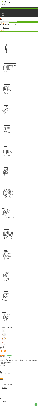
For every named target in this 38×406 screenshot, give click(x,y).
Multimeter (5, 295)
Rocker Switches (6, 273)
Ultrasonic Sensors (6, 252)
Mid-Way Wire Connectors (7, 320)
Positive (5, 311)
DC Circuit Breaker (6, 114)
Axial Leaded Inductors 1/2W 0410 (8, 152)
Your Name (1, 371)
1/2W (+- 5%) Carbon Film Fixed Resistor (9, 236)
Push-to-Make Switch (6, 272)
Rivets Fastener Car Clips (7, 73)
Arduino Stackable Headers (7, 132)
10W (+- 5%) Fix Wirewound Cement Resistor (9, 240)
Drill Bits (5, 292)
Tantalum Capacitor (6, 70)
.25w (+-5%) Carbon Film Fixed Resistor (8, 235)
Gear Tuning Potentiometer (7, 188)
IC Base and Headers (4, 131)
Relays (3, 214)
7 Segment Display (6, 167)
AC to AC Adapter (6, 209)
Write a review (5, 346)
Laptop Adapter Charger (6, 212)
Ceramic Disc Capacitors (6, 28)
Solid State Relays (6, 215)
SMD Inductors (6, 154)
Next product (2, 30)
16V (6, 47)
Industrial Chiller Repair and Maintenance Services (8, 385)
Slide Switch (5, 276)
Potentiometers (4, 187)
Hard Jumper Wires (6, 318)
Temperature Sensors (6, 251)
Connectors (3, 74)
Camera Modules (6, 257)
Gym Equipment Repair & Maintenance (7, 384)
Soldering (5, 297)
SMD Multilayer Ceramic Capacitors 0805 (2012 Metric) (10, 63)
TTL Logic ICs (8, 145)
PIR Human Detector (6, 260)
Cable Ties (5, 315)
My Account (3, 3)
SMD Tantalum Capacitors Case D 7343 (8, 69)
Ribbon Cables (5, 322)
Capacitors (4, 26)
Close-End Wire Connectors (7, 316)
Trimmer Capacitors (6, 71)
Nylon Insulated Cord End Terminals (8, 92)
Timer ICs (5, 147)
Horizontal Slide (8, 277)
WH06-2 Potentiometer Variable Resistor (8, 196)
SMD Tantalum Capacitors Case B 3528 (8, 67)
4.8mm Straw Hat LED (6, 171)
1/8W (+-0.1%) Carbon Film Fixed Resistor (9, 231)
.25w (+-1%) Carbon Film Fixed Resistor (8, 234)
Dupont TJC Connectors (7, 89)
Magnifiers (5, 294)
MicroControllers (4, 177)
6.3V (6, 45)
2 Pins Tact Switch (8, 281)
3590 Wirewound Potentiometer (7, 195)
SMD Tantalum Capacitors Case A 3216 (8, 66)
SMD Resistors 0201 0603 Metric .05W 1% (9, 217)
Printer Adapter (6, 213)
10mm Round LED (6, 174)
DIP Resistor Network (6, 229)
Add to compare (5, 356)
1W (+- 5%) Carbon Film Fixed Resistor (8, 237)
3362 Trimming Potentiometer (7, 192)
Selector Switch (6, 275)
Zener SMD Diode (8, 109)
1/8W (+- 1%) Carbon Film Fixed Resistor (9, 232)
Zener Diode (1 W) (6, 105)
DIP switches (5, 270)
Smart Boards (3, 254)
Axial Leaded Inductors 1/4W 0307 (8, 151)
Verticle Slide (7, 279)
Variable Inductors (6, 156)
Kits (2, 157)
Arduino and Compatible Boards (7, 256)
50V (6, 52)
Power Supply (3, 208)
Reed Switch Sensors (6, 249)
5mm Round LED (6, 172)
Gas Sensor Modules (6, 259)
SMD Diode (5, 107)
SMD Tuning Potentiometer (7, 189)
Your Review (2, 377)
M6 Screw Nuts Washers (7, 127)
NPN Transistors (6, 301)
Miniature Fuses (6, 115)
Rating (1, 372)
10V (6, 46)
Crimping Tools (6, 291)
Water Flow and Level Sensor (7, 253)
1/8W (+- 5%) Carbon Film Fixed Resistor (9, 233)
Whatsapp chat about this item (8, 355)
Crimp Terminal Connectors (7, 84)
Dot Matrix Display (6, 169)
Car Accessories (4, 72)
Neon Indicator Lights (6, 165)
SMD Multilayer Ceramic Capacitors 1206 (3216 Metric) (10, 64)
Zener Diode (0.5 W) (6, 104)
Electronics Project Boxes (5, 110)
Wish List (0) (3, 4)
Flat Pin (5, 133)
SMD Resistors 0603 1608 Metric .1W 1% (9, 219)
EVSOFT (5, 404)
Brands (3, 396)
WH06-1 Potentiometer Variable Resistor (8, 194)
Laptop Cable (5, 319)
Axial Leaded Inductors (6, 150)
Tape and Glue (5, 298)
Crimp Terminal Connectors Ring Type (8, 85)
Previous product (2, 23)
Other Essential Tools (6, 296)
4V (6, 44)
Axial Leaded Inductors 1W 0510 (7, 153)
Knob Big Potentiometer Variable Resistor (8, 198)
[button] (36, 404)
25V (6, 49)
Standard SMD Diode (8, 108)
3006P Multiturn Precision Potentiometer (8, 190)
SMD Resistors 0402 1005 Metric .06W (8, 218)
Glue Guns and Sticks (6, 293)
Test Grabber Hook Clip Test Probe (8, 93)
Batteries (3, 32)
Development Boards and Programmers (8, 258)
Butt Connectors (6, 313)
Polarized (5, 43)
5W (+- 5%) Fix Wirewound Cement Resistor (9, 239)
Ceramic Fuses (5, 113)
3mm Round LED (6, 170)
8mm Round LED (6, 173)
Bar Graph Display (6, 168)
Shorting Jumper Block (6, 135)
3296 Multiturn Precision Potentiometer (8, 191)
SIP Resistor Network (6, 230)
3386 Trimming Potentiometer (7, 193)
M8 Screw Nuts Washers (7, 128)
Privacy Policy (4, 387)
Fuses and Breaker (4, 111)
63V (6, 53)
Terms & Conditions (4, 388)
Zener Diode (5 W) (6, 106)
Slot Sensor (5, 250)
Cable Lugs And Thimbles (7, 314)
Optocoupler (5, 146)
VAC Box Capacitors (8, 42)
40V (6, 51)
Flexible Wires (5, 317)
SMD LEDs (5, 166)
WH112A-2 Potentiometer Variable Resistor (9, 197)
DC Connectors (6, 88)
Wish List (3, 402)
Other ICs (5, 148)
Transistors (3, 299)
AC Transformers (6, 211)
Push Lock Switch (6, 271)
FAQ (2, 383)
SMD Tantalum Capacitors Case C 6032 (8, 68)
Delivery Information (5, 386)
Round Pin (5, 134)
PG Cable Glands (6, 321)
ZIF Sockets (5, 136)
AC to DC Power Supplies (7, 210)
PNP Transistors (6, 302)
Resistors (3, 216)
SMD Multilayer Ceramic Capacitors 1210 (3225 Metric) (10, 65)
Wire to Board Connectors (7, 95)
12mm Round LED (6, 175)
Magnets (3, 176)
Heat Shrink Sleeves (4, 129)
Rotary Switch (5, 274)
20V (6, 48)
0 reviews (2, 346)
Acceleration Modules (6, 255)
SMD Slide (7, 278)
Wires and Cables (4, 312)
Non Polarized (4, 27)
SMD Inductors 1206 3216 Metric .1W (8, 155)
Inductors (3, 149)
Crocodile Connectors (6, 86)
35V (6, 50)
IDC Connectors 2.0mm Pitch (7, 90)
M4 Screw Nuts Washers (7, 125)
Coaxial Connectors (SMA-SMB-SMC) (8, 83)
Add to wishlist (2, 356)
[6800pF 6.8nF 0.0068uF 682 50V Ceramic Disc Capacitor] (2, 345)
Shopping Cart (4, 5)
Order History (4, 401)
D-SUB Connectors (6, 87)
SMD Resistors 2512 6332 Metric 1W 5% (8, 228)
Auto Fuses (5, 112)
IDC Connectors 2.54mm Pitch (7, 91)
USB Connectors (6, 94)
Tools (3, 290)
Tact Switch (5, 280)
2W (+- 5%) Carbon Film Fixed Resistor (8, 238)
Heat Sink (3, 130)
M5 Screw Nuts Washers (7, 126)
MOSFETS (5, 300)
